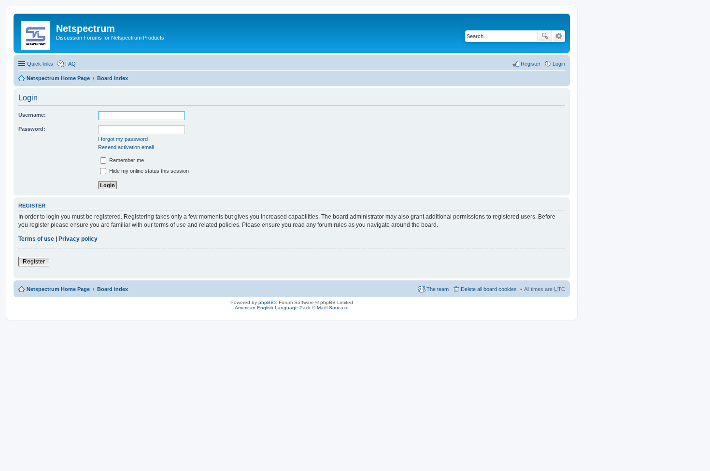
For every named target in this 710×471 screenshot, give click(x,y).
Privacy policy (78, 239)
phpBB (266, 302)
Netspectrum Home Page (58, 78)
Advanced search (558, 36)
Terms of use (36, 239)
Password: (31, 129)
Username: (32, 115)
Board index (112, 78)
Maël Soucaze (333, 307)
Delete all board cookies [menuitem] (489, 289)
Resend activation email (126, 147)
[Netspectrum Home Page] (36, 33)
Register (34, 261)
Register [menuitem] (530, 64)
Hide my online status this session (148, 171)
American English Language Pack (273, 307)
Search (545, 36)
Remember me (126, 160)
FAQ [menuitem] (70, 64)
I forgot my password (123, 139)
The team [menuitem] (437, 289)
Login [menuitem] (559, 64)
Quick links (40, 64)
